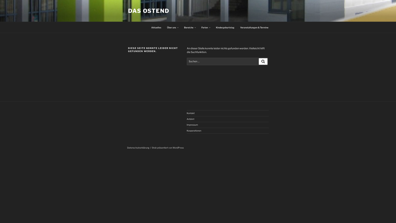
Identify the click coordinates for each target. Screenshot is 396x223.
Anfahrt (190, 119)
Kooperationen (194, 130)
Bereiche (188, 27)
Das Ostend (148, 10)
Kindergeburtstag (225, 27)
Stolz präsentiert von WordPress (168, 147)
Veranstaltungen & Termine (254, 27)
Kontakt (191, 113)
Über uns (171, 27)
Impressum (192, 124)
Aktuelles (156, 27)
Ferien (204, 27)
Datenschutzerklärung (138, 147)
